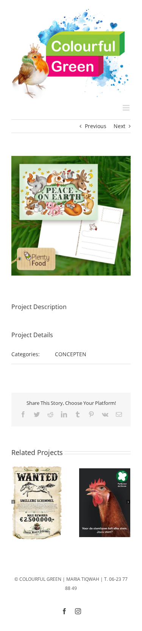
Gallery (37, 502)
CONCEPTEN (70, 354)
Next (119, 126)
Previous (95, 126)
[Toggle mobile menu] (127, 108)
